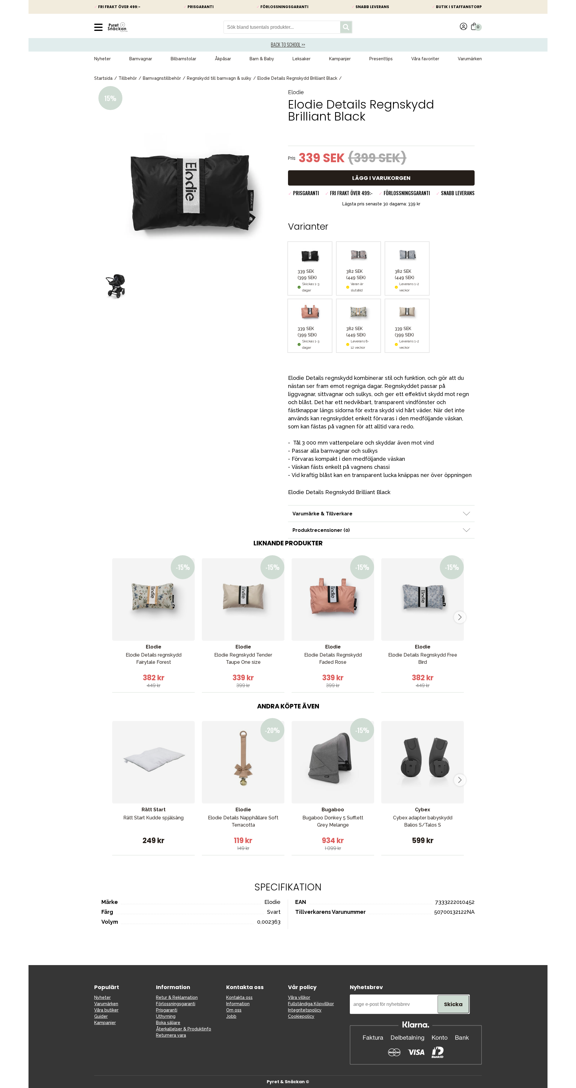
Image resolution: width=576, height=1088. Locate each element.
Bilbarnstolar (183, 58)
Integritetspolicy (305, 1010)
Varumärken (470, 58)
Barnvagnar (140, 58)
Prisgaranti (166, 1010)
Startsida (103, 78)
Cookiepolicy (301, 1016)
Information (238, 1003)
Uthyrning (166, 1016)
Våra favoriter (425, 58)
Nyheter (102, 58)
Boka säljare (168, 1022)
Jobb (231, 1016)
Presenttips (381, 58)
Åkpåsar (223, 58)
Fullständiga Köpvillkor (311, 1003)
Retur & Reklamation (177, 997)
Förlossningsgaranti (175, 1003)
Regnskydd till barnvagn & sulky (219, 78)
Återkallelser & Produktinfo (183, 1029)
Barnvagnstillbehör (162, 78)
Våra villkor (299, 997)
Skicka (453, 1004)
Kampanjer (340, 58)
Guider (101, 1016)
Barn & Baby (262, 58)
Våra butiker (106, 1010)
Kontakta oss (239, 997)
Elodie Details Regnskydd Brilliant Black (297, 78)
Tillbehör (127, 78)
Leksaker (301, 58)
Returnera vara (171, 1035)
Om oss (234, 1010)
